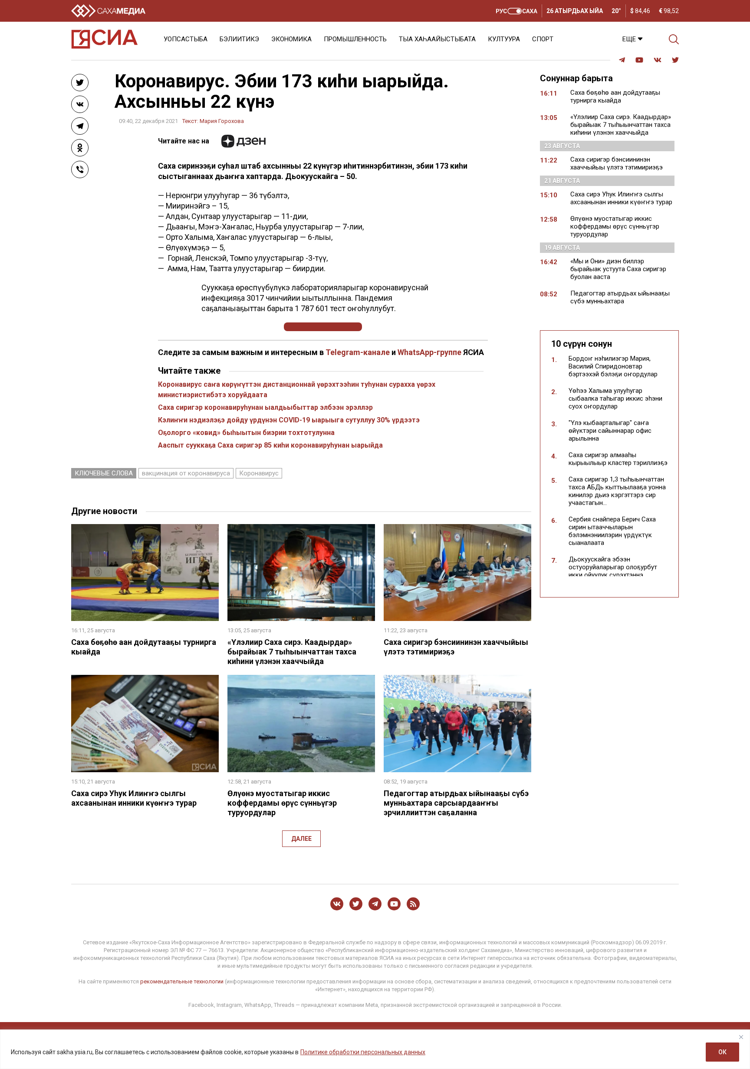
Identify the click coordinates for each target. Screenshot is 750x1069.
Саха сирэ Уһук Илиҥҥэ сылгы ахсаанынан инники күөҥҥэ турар (134, 798)
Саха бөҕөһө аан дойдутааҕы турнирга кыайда (615, 96)
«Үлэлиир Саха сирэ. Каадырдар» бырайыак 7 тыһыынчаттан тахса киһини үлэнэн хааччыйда (291, 651)
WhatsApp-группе (429, 352)
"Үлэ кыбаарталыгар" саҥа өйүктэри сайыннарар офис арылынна (610, 430)
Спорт (542, 39)
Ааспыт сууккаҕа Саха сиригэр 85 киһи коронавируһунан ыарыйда (270, 445)
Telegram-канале (358, 352)
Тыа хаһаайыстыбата (437, 39)
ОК (722, 1052)
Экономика (291, 39)
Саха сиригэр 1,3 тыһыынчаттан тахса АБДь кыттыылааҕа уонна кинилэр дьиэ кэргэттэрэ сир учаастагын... (617, 491)
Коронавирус (259, 473)
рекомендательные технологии (182, 981)
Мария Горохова (222, 121)
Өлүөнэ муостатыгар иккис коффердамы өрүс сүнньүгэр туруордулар (282, 803)
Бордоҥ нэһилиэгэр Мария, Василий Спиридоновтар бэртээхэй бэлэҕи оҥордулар (613, 366)
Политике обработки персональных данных (362, 1052)
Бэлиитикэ (239, 39)
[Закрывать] (741, 1037)
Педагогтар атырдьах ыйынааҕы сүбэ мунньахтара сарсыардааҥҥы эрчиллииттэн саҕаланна (456, 803)
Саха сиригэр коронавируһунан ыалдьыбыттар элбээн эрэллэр (265, 407)
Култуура (504, 39)
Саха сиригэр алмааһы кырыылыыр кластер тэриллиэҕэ (618, 459)
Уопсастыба (185, 39)
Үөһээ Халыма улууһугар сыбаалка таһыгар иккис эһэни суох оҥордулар (615, 398)
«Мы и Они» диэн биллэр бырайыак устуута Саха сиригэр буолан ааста (618, 269)
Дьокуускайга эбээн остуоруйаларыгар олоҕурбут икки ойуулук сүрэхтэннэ (613, 567)
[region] (375, 1049)
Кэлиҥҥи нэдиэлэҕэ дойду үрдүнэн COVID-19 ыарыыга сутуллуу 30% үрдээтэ (289, 420)
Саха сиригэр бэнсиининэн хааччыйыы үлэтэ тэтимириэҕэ (616, 163)
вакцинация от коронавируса (186, 473)
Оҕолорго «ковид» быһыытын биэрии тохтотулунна (246, 432)
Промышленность (355, 39)
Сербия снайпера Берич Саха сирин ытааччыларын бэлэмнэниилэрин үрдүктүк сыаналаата (612, 531)
